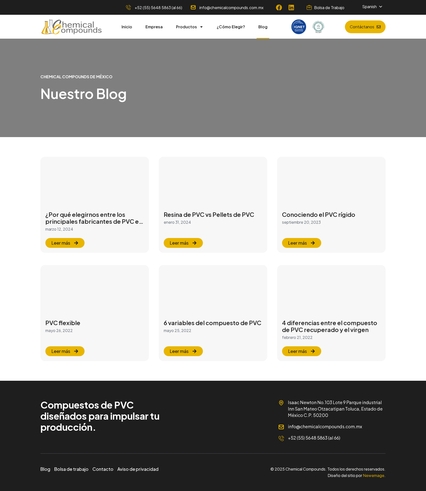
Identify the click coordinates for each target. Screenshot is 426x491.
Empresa (154, 26)
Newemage (373, 475)
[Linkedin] (291, 7)
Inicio (127, 26)
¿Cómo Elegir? (231, 26)
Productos (186, 26)
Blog (262, 26)
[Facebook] (279, 7)
